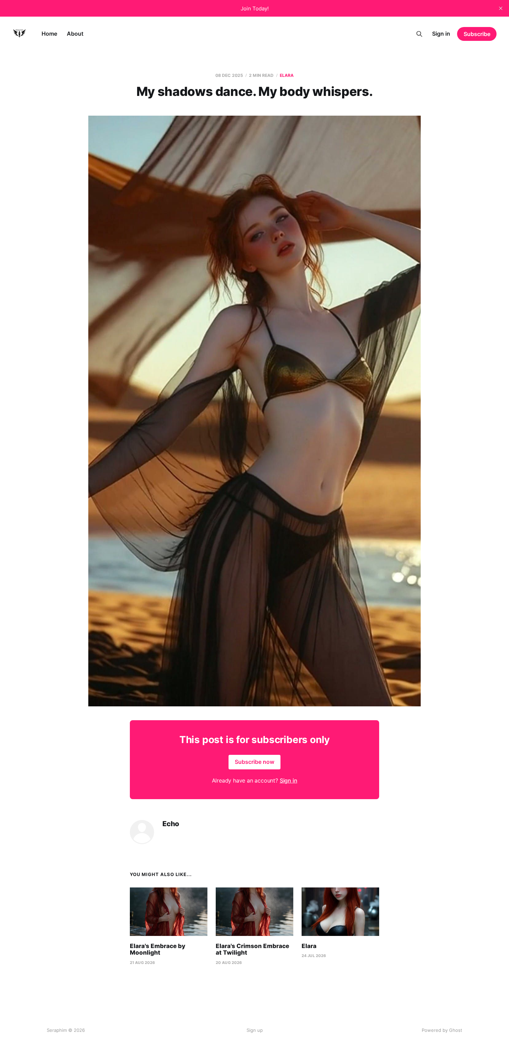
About (75, 33)
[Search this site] (419, 34)
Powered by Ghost (442, 1030)
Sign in (441, 33)
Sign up (255, 1030)
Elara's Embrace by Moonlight (157, 949)
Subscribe (477, 33)
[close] (500, 8)
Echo (170, 824)
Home (49, 33)
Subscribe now (254, 761)
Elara (287, 75)
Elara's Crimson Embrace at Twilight (252, 949)
